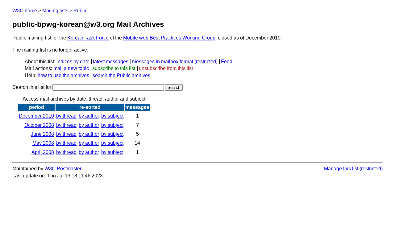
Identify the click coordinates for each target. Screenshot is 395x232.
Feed (226, 61)
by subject (112, 115)
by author (89, 115)
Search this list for (32, 87)
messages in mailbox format (162, 61)
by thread (66, 115)
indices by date (72, 61)
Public (80, 10)
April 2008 (42, 152)
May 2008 (43, 143)
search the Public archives (121, 75)
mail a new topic (71, 68)
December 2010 (36, 115)
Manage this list (341, 168)
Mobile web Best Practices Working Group (169, 37)
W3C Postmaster (62, 168)
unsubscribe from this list (166, 68)
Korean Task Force (88, 37)
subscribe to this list (113, 68)
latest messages (110, 61)
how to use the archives (63, 75)
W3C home (24, 10)
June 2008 (42, 134)
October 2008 (39, 125)
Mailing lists (55, 10)
